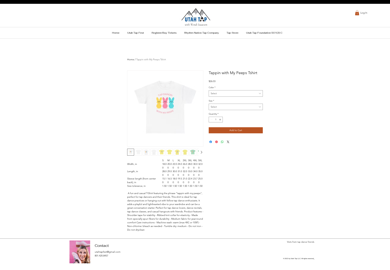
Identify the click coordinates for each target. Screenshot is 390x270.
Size (211, 100)
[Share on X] (228, 142)
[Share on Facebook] (211, 142)
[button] (357, 12)
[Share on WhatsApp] (222, 142)
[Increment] (220, 119)
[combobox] (236, 93)
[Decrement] (211, 119)
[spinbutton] (215, 119)
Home (130, 59)
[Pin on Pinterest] (216, 142)
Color (212, 87)
